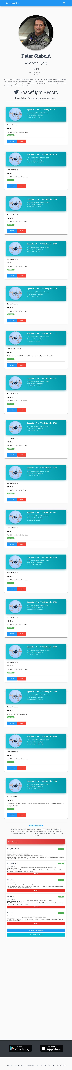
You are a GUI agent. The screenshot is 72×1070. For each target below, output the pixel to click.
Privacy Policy (19, 1065)
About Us (9, 1065)
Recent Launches (13, 842)
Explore (12, 141)
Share (21, 141)
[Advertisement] (36, 952)
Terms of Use (30, 1065)
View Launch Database (36, 934)
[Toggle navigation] (64, 3)
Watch (36, 873)
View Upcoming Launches (36, 930)
